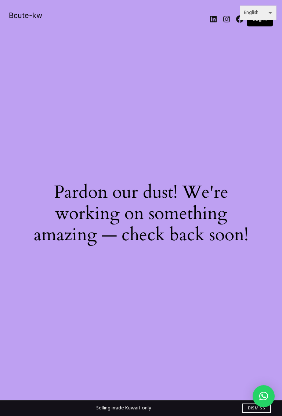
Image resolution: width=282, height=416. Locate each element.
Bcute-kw (25, 15)
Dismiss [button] (256, 408)
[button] (264, 396)
